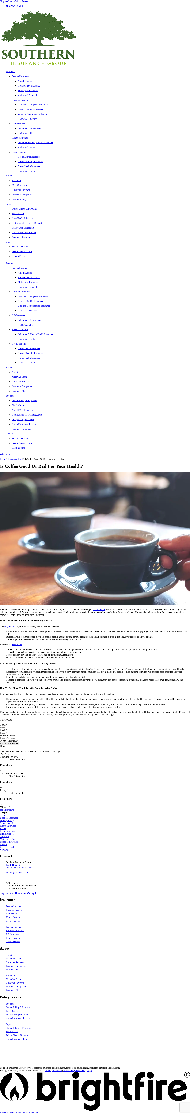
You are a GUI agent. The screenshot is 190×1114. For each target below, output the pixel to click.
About (9, 175)
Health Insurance (20, 138)
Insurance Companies (22, 194)
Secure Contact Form (22, 251)
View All (4, 849)
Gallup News (99, 609)
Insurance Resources (21, 237)
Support (9, 204)
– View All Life (25, 133)
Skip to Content (7, 1)
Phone (3, 746)
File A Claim (18, 213)
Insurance (10, 71)
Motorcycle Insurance (28, 90)
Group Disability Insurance (30, 161)
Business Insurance (21, 100)
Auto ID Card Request (22, 218)
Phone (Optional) (8, 735)
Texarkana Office (20, 246)
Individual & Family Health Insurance (35, 142)
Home (3, 459)
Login (89, 1070)
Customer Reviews (21, 190)
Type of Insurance (9, 740)
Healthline (17, 644)
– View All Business (27, 119)
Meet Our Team (19, 185)
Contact (9, 242)
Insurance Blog (19, 199)
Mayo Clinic (10, 626)
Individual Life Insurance (29, 128)
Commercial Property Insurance (33, 104)
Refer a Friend (18, 256)
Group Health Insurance (29, 166)
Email (3, 730)
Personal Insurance (21, 76)
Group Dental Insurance (29, 156)
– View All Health (26, 147)
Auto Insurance (25, 81)
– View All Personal (27, 95)
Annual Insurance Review (24, 232)
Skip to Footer (21, 1)
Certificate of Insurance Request (27, 223)
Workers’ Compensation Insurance (34, 114)
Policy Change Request (23, 227)
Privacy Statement (53, 1070)
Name (3, 724)
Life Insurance (18, 123)
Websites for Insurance (19, 1112)
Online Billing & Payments (24, 209)
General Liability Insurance (30, 109)
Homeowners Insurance (29, 85)
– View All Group (26, 171)
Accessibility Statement (74, 1070)
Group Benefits (19, 152)
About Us (16, 180)
